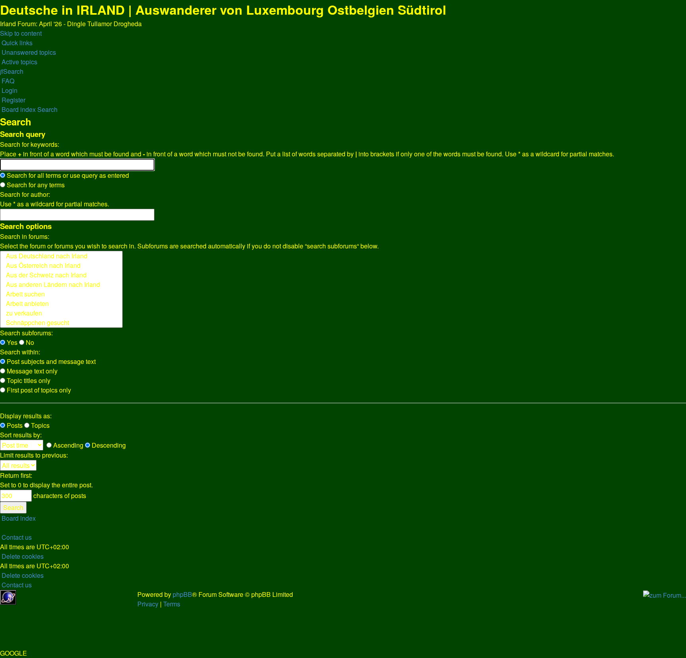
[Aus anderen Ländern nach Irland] (61, 284)
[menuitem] (28, 52)
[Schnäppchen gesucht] (61, 322)
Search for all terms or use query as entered (67, 175)
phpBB (182, 594)
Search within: (20, 351)
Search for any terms (35, 184)
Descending (108, 445)
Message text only (31, 370)
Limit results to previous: (34, 455)
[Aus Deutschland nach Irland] (61, 256)
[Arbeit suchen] (61, 294)
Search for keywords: (29, 144)
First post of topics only (38, 389)
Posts (14, 425)
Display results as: (26, 415)
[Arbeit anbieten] (61, 303)
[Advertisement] (77, 602)
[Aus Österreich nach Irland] (61, 265)
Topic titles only (27, 380)
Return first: (16, 475)
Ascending (67, 445)
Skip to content (21, 33)
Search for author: (25, 194)
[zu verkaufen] (61, 313)
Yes (11, 342)
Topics (39, 425)
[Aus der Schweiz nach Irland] (61, 275)
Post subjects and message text (50, 361)
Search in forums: (24, 236)
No (29, 342)
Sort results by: (21, 434)
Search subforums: (26, 332)
